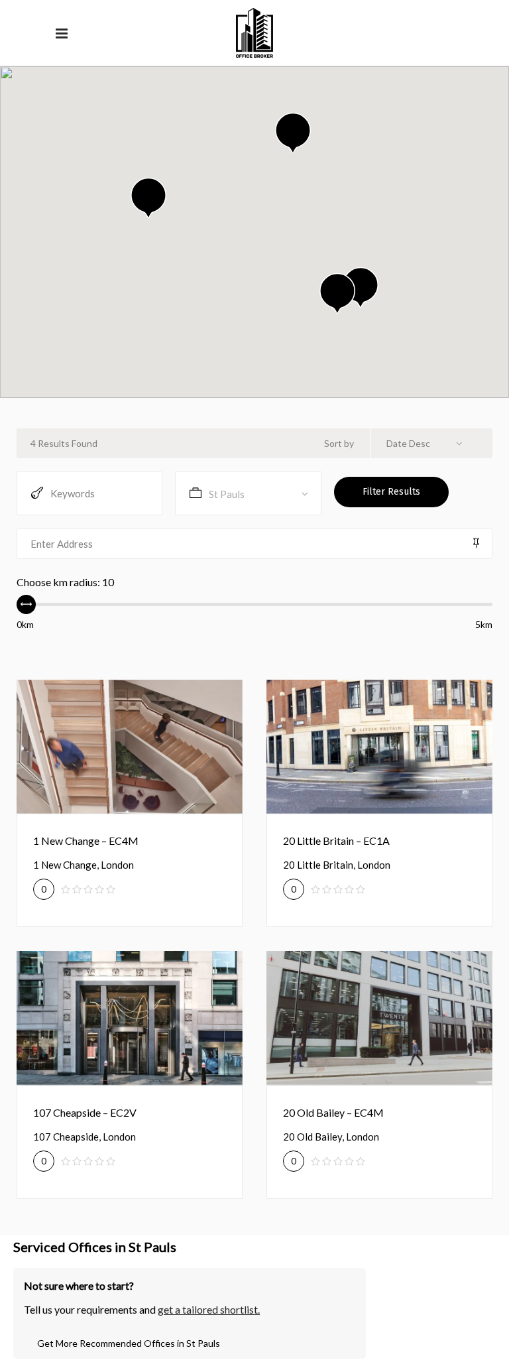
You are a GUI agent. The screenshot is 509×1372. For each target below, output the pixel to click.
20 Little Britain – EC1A (336, 840)
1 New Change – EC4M (86, 840)
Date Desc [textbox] (408, 443)
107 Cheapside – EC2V (85, 1112)
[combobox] (429, 443)
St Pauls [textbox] (227, 494)
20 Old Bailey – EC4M (333, 1112)
